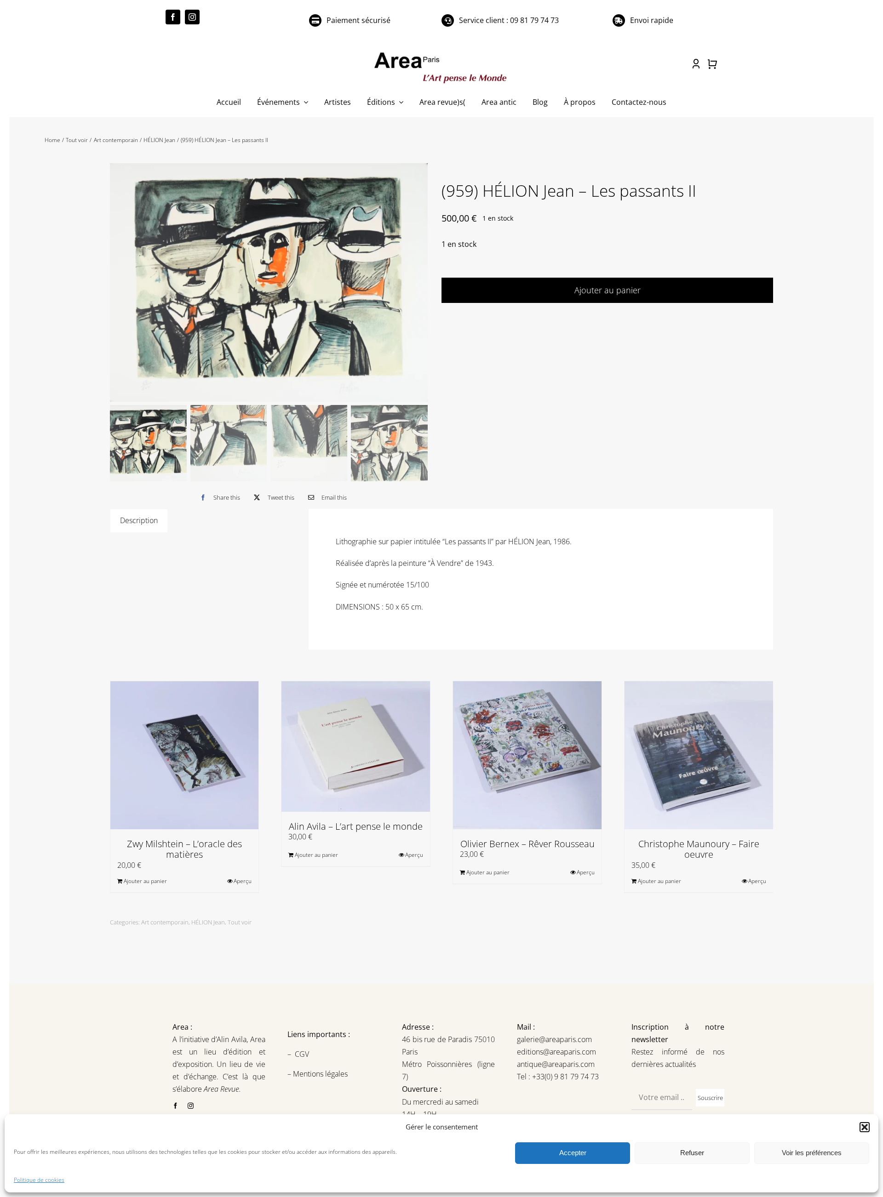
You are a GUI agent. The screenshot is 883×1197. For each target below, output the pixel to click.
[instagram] (192, 17)
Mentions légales (319, 1074)
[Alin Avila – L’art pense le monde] (355, 746)
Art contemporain (165, 922)
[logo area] (441, 53)
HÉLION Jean (208, 922)
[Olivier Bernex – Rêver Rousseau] (527, 755)
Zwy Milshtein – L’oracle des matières (184, 849)
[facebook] (173, 17)
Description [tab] (139, 520)
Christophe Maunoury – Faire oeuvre (698, 849)
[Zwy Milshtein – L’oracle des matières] (184, 755)
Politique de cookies (39, 1180)
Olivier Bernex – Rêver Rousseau (527, 844)
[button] (864, 1127)
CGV (303, 1054)
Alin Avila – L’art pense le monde (356, 826)
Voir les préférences (812, 1153)
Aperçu (243, 881)
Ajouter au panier (607, 290)
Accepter (572, 1153)
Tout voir (240, 922)
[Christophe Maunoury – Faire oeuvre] (699, 755)
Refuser (692, 1153)
